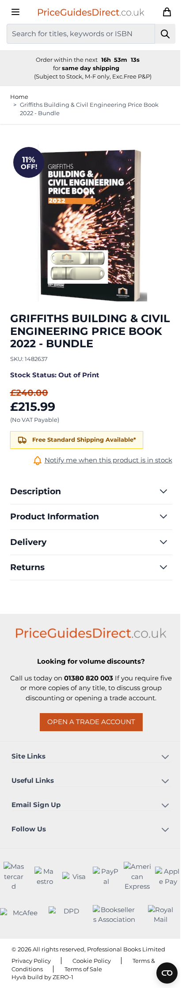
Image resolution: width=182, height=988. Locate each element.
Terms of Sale (83, 969)
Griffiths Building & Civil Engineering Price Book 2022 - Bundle (89, 108)
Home (19, 96)
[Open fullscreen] (91, 225)
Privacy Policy (31, 960)
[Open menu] (15, 12)
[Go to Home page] (91, 12)
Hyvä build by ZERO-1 (42, 976)
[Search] (165, 34)
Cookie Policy (91, 960)
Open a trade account (91, 722)
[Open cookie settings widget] (167, 973)
